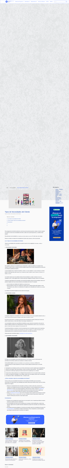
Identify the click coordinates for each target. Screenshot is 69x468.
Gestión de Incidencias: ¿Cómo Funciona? (25, 459)
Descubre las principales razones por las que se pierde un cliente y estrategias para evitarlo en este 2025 (38, 442)
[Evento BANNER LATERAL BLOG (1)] (56, 240)
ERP (47, 1)
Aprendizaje (27, 1)
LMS (56, 196)
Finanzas (60, 195)
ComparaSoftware (10, 408)
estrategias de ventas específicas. (26, 333)
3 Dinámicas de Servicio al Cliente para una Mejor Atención (38, 459)
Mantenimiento (33, 1)
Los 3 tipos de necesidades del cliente (14, 218)
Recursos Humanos (58, 197)
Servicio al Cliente (41, 1)
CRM (51, 1)
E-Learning (57, 190)
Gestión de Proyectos (19, 1)
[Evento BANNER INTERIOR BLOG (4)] (25, 424)
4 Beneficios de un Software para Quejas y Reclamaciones (25, 441)
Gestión (57, 195)
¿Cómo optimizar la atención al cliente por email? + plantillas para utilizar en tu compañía (11, 441)
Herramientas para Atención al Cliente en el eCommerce (11, 459)
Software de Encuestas (15, 392)
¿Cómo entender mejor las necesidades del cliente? (16, 220)
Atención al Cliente (9, 438)
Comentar (6, 466)
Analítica (57, 189)
